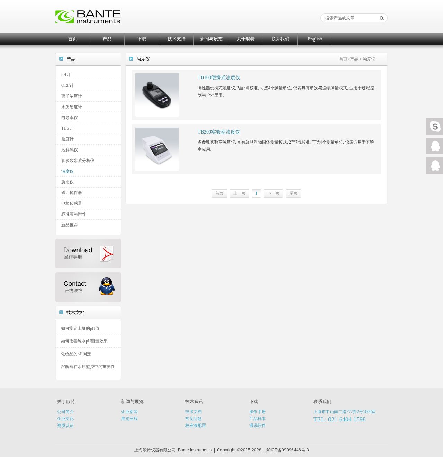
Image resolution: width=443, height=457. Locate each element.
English (315, 39)
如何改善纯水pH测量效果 (84, 341)
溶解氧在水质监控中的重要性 (88, 366)
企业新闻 (129, 411)
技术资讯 (194, 401)
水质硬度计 (71, 106)
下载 (141, 39)
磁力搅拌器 (71, 192)
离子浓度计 (71, 96)
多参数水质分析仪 (77, 160)
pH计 (66, 74)
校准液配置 (195, 425)
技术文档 (193, 411)
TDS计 (67, 128)
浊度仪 (67, 171)
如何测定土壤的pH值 (80, 328)
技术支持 (177, 39)
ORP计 (67, 85)
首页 (72, 39)
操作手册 (257, 411)
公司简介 (65, 411)
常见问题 (193, 418)
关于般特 (246, 39)
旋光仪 (67, 182)
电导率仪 (69, 117)
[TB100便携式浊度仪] (157, 94)
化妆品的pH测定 (76, 353)
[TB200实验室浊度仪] (157, 148)
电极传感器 (71, 203)
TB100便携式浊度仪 (219, 77)
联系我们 (280, 39)
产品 (107, 39)
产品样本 (257, 418)
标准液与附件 (73, 214)
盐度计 (67, 139)
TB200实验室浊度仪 (219, 132)
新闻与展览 (211, 39)
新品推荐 (69, 224)
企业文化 (65, 418)
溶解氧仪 (69, 149)
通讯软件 (257, 425)
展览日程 (129, 418)
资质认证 (65, 425)
